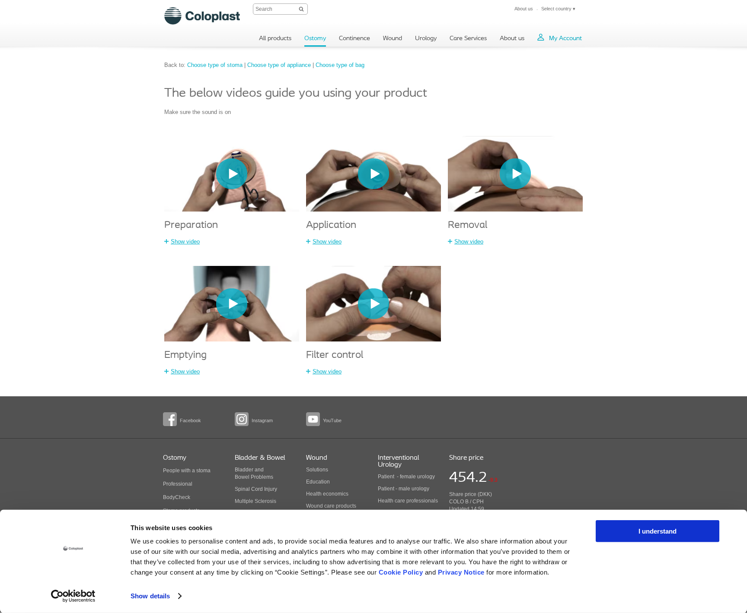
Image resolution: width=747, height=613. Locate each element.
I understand (657, 531)
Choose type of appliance (279, 65)
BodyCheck (176, 497)
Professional (177, 484)
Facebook (190, 420)
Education (318, 482)
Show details (150, 596)
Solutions (317, 470)
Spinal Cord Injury (256, 489)
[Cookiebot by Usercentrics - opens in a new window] (73, 596)
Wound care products (331, 506)
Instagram (262, 420)
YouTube (332, 420)
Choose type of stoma (215, 65)
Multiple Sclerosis (255, 501)
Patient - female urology (406, 477)
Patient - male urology (404, 489)
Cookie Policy (401, 572)
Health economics (327, 494)
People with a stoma (187, 471)
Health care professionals (408, 501)
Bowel (242, 477)
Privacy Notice (461, 572)
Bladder (244, 470)
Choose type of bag (340, 65)
